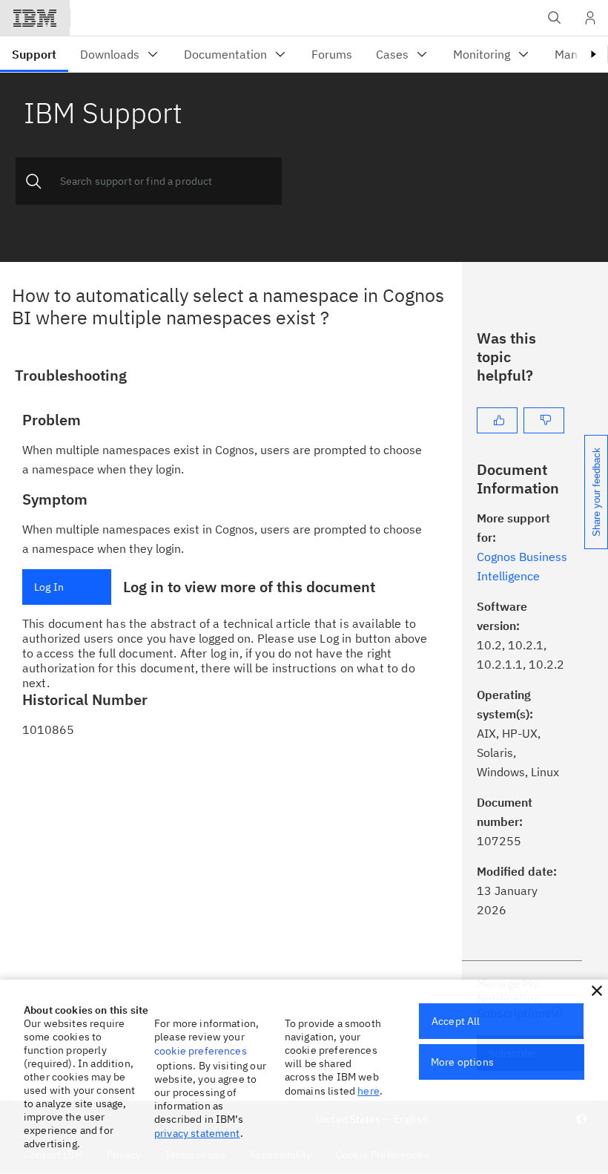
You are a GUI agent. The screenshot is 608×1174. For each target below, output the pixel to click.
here (368, 1091)
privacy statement (197, 1133)
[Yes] (497, 420)
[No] (543, 420)
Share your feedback (596, 492)
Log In (49, 587)
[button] (597, 991)
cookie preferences (200, 1050)
